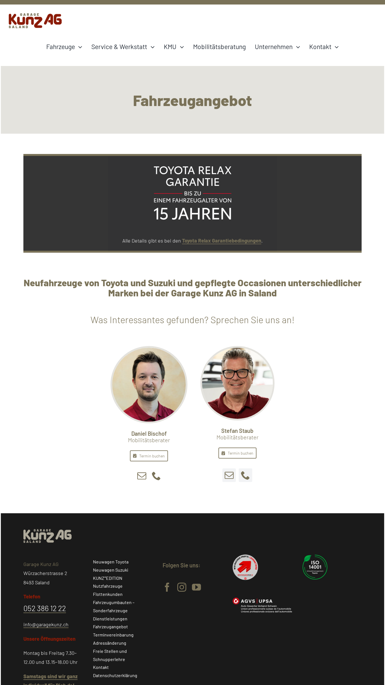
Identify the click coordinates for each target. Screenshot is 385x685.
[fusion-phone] (156, 475)
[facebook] (167, 587)
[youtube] (196, 587)
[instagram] (181, 587)
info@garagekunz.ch (45, 624)
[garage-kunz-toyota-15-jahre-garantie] (192, 158)
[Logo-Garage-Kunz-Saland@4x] (35, 16)
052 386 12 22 (44, 608)
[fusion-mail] (141, 475)
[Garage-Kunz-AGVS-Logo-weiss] (262, 600)
